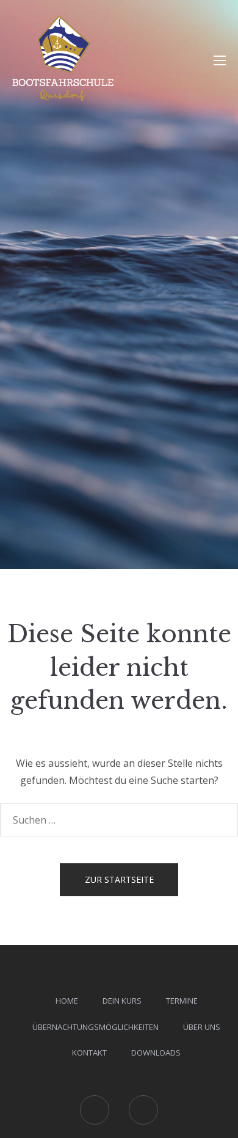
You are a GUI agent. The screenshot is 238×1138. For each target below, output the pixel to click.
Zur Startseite (119, 879)
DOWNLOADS (156, 1052)
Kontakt (89, 1052)
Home (67, 1000)
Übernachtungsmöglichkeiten (95, 1026)
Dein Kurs (122, 1000)
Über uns (201, 1026)
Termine (182, 1000)
